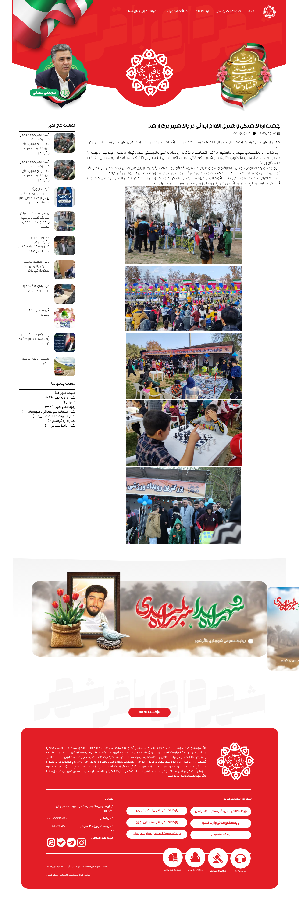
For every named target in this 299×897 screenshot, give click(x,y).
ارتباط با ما (202, 12)
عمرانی (68, 402)
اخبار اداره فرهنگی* (60, 421)
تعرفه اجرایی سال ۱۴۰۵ (141, 12)
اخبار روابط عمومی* (60, 426)
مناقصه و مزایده (176, 12)
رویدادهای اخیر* (60, 407)
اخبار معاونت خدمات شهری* (54, 416)
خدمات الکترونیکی (228, 12)
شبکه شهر (65, 393)
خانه (251, 12)
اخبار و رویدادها (242, 133)
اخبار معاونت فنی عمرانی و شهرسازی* (48, 412)
